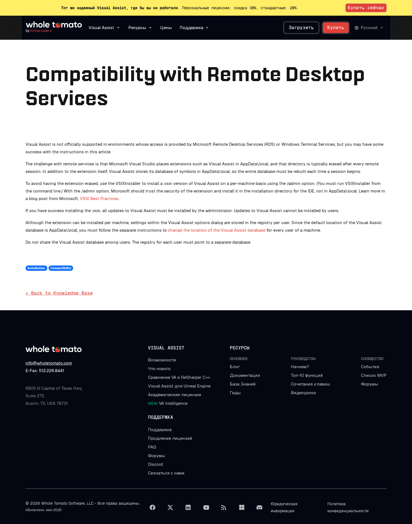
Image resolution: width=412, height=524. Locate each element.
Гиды (235, 392)
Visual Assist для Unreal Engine (179, 386)
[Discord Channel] (259, 507)
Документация (245, 375)
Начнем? (300, 366)
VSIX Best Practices (99, 198)
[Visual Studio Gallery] (241, 507)
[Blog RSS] (223, 507)
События (370, 366)
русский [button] (369, 27)
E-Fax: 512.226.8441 (45, 370)
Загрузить (301, 27)
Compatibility (60, 268)
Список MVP (373, 375)
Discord (155, 464)
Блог (235, 366)
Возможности (162, 360)
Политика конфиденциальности (348, 507)
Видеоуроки (303, 392)
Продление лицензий (170, 438)
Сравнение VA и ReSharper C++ (179, 377)
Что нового (159, 368)
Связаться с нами (166, 473)
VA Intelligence (168, 403)
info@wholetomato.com (49, 363)
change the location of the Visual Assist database (216, 230)
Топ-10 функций (307, 375)
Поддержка (160, 429)
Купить (335, 27)
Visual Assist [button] (101, 27)
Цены (166, 27)
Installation (36, 268)
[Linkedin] (188, 507)
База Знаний (243, 384)
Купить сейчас (366, 8)
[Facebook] (152, 507)
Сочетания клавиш (310, 384)
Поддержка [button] (191, 27)
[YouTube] (206, 507)
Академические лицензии (174, 394)
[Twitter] (170, 507)
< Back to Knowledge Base (59, 293)
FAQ (152, 447)
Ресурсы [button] (137, 27)
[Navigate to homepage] (54, 24)
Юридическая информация (284, 507)
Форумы (369, 384)
